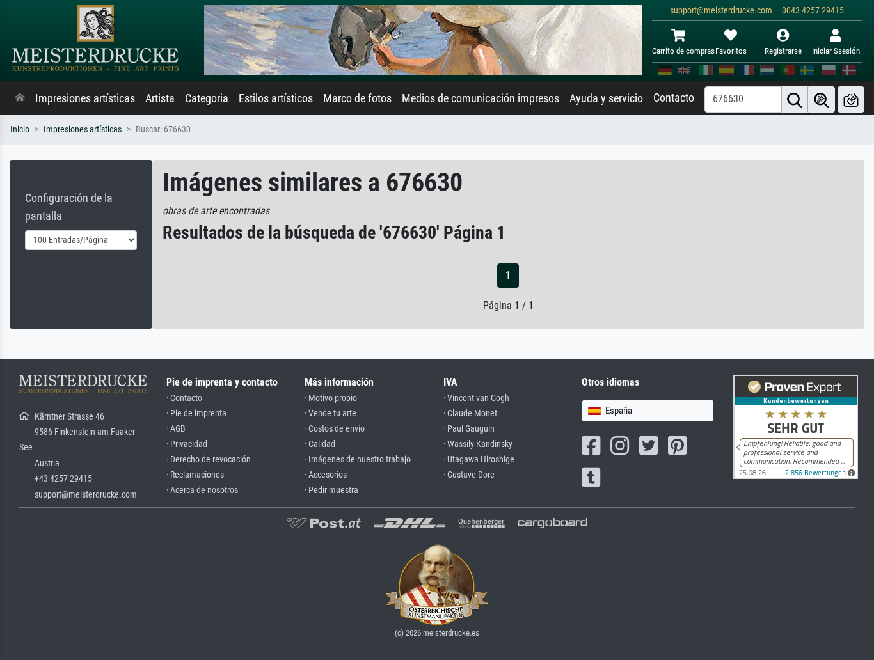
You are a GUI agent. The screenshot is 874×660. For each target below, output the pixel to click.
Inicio (19, 129)
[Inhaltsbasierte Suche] (821, 99)
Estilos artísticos (276, 98)
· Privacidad (186, 444)
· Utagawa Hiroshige (478, 459)
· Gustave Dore (469, 474)
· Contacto (184, 398)
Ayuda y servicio (606, 98)
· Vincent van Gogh (476, 398)
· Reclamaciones (195, 474)
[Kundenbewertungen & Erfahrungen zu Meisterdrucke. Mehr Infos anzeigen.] (795, 426)
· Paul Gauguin (469, 428)
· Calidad (320, 444)
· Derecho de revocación (208, 459)
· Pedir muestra (331, 490)
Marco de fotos (357, 98)
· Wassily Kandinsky (477, 444)
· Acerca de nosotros (202, 490)
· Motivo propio (331, 398)
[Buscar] (794, 99)
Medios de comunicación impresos (480, 98)
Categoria (206, 98)
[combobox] (647, 410)
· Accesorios (326, 474)
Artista (160, 98)
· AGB (176, 428)
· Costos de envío (335, 428)
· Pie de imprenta (196, 413)
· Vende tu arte (330, 413)
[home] (20, 98)
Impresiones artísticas (85, 98)
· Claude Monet (470, 413)
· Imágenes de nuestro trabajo (358, 459)
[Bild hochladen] (851, 99)
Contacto (673, 97)
